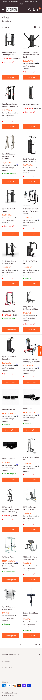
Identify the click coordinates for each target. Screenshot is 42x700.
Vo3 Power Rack (7, 557)
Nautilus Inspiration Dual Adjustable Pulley (10, 105)
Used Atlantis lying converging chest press (31, 360)
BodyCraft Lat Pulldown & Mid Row (30, 308)
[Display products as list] (39, 27)
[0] (38, 9)
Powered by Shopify (8, 695)
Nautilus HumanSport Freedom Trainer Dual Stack (31, 54)
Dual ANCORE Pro (8, 410)
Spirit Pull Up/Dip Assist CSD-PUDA (29, 160)
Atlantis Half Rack (8, 311)
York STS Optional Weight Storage (8, 608)
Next (35, 644)
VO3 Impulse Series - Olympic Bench (30, 508)
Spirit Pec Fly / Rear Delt (30, 262)
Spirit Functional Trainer (8, 210)
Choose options (10, 329)
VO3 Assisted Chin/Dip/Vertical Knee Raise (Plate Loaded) (10, 509)
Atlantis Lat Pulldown (31, 105)
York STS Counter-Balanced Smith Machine (9, 156)
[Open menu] (3, 9)
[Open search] (29, 9)
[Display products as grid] (35, 27)
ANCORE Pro (27, 409)
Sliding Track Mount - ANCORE (31, 614)
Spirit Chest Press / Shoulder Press (9, 262)
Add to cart (10, 77)
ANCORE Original (8, 459)
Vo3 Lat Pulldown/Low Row (31, 458)
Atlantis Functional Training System (9, 53)
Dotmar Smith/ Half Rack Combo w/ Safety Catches (31, 211)
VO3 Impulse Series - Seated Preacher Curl (30, 558)
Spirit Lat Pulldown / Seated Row (9, 358)
